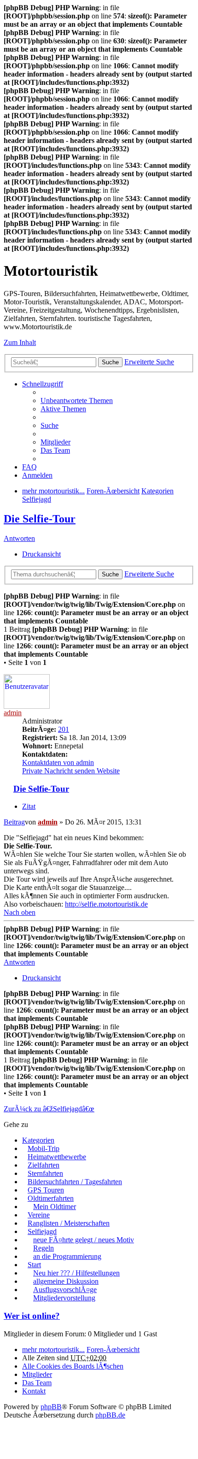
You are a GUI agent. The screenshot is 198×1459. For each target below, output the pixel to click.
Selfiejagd (42, 1231)
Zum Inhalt (20, 342)
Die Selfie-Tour (40, 519)
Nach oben (19, 912)
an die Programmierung (67, 1256)
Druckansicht (41, 554)
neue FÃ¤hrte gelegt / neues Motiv (83, 1240)
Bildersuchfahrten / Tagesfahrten (75, 1182)
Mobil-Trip (43, 1148)
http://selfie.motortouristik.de (106, 904)
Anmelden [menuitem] (37, 475)
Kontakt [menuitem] (34, 1391)
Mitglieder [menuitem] (55, 442)
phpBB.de (110, 1415)
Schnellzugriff (42, 384)
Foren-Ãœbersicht (113, 1349)
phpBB (51, 1407)
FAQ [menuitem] (29, 467)
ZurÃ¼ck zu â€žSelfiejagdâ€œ (49, 1109)
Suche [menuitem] (49, 425)
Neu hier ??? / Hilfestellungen (76, 1273)
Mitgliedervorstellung (64, 1298)
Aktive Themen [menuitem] (63, 409)
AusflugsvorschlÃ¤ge (65, 1289)
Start (34, 1265)
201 (63, 729)
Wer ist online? (32, 1316)
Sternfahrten (45, 1173)
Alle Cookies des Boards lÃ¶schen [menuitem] (72, 1366)
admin (13, 713)
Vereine (39, 1215)
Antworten (19, 538)
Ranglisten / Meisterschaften (69, 1223)
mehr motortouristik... (53, 1349)
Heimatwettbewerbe (57, 1157)
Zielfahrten (43, 1165)
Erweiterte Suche (149, 362)
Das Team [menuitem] (55, 450)
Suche (110, 362)
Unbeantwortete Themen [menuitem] (77, 400)
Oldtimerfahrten (51, 1198)
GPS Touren (46, 1190)
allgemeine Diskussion (66, 1281)
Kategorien (38, 1140)
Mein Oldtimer (54, 1206)
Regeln (43, 1248)
